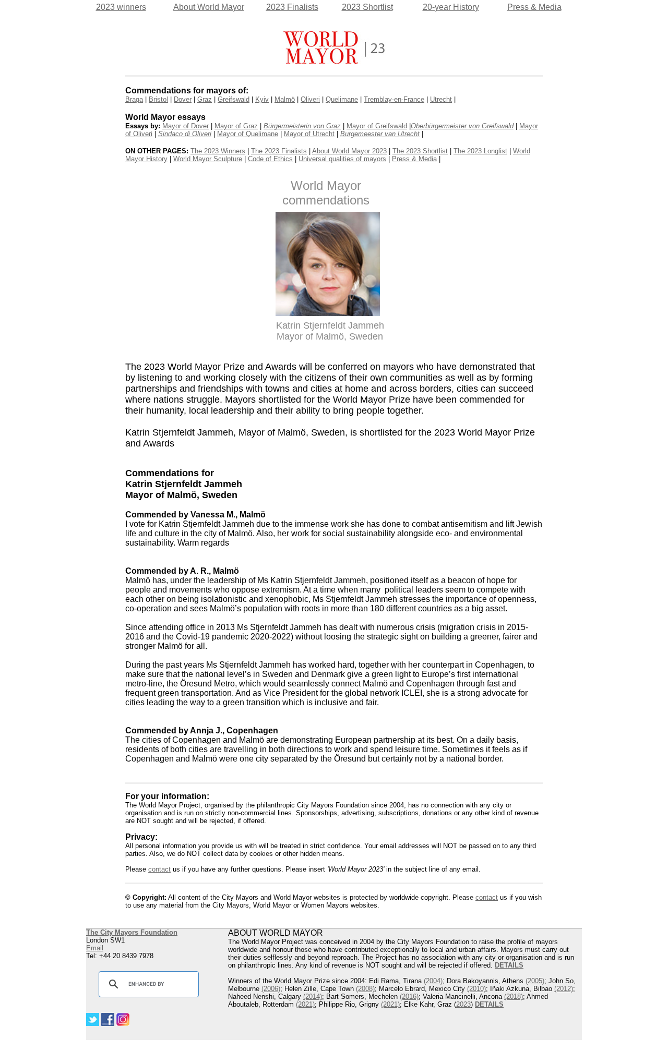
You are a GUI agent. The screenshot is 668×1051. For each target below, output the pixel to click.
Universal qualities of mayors (342, 159)
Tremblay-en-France (394, 99)
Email (94, 948)
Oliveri (310, 99)
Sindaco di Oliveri (184, 134)
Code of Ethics (270, 159)
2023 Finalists (292, 7)
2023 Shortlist (367, 7)
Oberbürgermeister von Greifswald (462, 126)
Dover (183, 99)
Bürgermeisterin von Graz (302, 126)
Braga (134, 99)
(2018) (513, 996)
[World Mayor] (334, 61)
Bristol (158, 99)
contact (159, 869)
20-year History (451, 7)
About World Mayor (208, 7)
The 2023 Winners (217, 151)
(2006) (270, 989)
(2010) (476, 989)
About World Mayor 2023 (349, 151)
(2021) (305, 1004)
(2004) (433, 981)
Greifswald (233, 99)
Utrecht (441, 99)
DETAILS (489, 1004)
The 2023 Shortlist (420, 151)
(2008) (365, 989)
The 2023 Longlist (480, 151)
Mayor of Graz (236, 126)
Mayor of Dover (185, 126)
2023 (463, 1004)
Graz (204, 99)
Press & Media (534, 7)
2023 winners (121, 7)
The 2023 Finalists (279, 151)
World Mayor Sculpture (207, 159)
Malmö (285, 99)
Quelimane (342, 99)
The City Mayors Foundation (131, 932)
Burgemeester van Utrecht (380, 134)
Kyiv (262, 99)
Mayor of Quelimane (247, 134)
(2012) (563, 989)
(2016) (409, 996)
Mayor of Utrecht (309, 134)
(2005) (535, 981)
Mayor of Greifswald (377, 126)
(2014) (312, 996)
